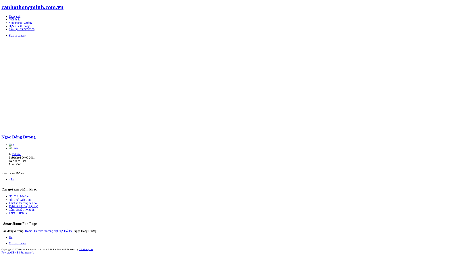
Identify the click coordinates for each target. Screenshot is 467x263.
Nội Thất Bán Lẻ (18, 196)
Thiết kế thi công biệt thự (23, 206)
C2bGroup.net (86, 249)
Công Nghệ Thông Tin (22, 209)
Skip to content (17, 35)
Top (11, 237)
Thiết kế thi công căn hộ (23, 203)
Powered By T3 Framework (17, 252)
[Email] (13, 148)
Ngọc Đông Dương (18, 137)
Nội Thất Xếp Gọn (20, 199)
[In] (11, 144)
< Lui (12, 179)
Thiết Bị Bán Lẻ (18, 212)
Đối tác (16, 154)
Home (28, 230)
